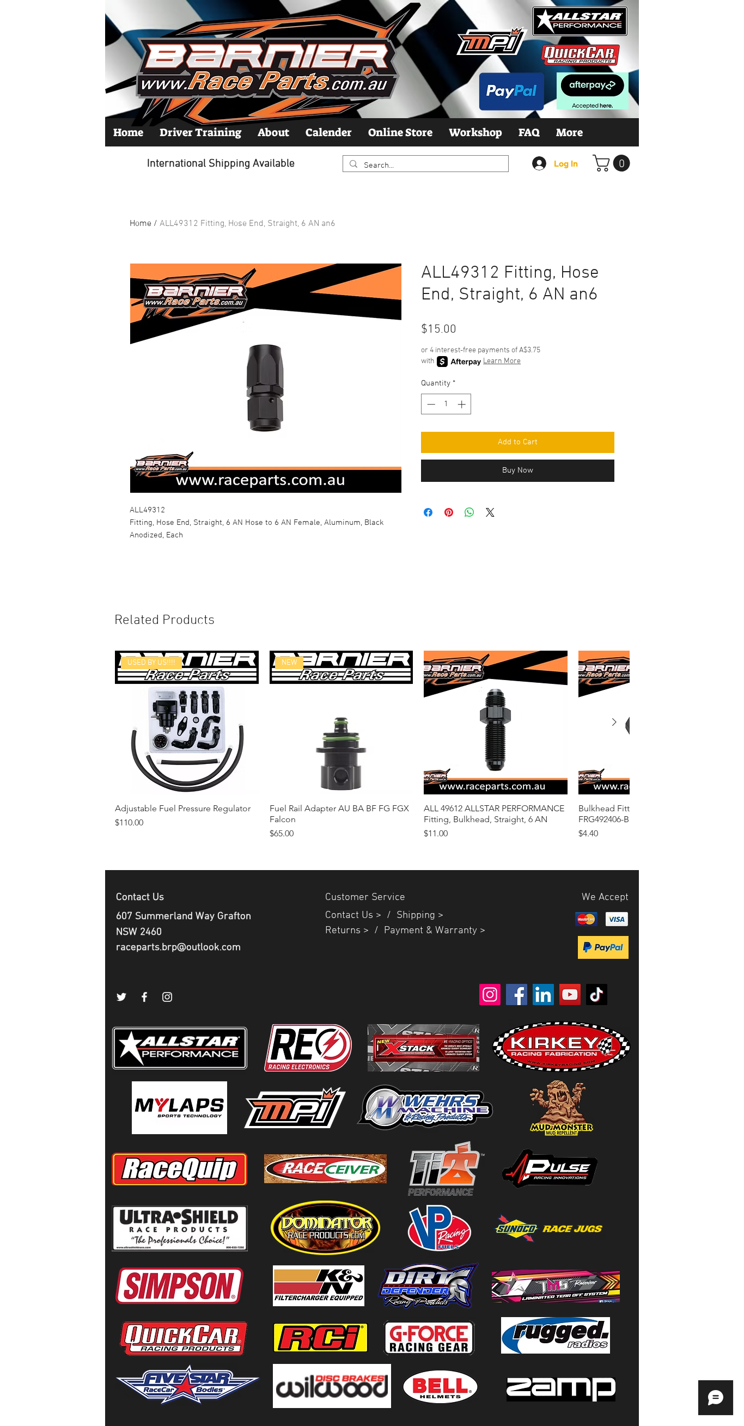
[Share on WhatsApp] (469, 512)
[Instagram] (167, 996)
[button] (613, 163)
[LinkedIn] (543, 994)
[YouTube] (570, 994)
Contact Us (350, 915)
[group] (372, 751)
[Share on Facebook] (428, 512)
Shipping (416, 915)
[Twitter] (121, 996)
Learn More (502, 361)
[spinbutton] (446, 404)
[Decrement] (430, 404)
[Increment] (462, 404)
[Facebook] (144, 996)
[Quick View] (496, 722)
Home (140, 223)
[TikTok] (596, 994)
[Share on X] (490, 512)
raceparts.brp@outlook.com (178, 947)
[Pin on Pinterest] (448, 512)
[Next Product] (614, 722)
